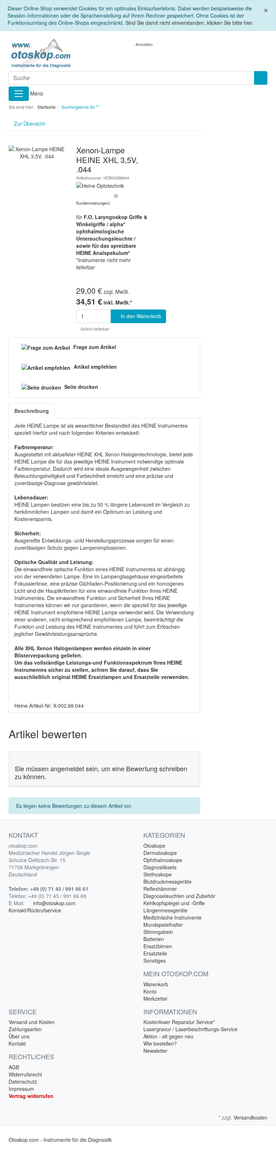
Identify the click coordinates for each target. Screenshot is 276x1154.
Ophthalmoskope (162, 860)
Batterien (153, 939)
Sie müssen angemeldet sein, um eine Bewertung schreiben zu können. (101, 772)
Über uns (19, 1036)
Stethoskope (157, 874)
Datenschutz (23, 1081)
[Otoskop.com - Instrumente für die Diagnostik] (48, 54)
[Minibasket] (170, 44)
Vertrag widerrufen (31, 1095)
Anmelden (144, 44)
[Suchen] (260, 78)
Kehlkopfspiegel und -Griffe (174, 903)
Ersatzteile (155, 953)
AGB (14, 1067)
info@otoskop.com (54, 903)
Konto (150, 991)
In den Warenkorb (140, 316)
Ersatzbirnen (157, 946)
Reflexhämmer (160, 888)
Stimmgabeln (158, 931)
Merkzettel (155, 998)
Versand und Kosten (32, 1021)
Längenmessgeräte (165, 910)
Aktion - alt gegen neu (168, 1036)
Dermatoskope (160, 852)
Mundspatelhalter (163, 924)
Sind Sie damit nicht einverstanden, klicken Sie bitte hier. (189, 22)
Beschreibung (31, 410)
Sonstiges (154, 960)
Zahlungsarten (25, 1029)
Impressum (21, 1088)
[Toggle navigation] (19, 94)
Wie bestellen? (160, 1043)
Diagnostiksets (159, 867)
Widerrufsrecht (25, 1074)
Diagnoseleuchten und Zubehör (179, 895)
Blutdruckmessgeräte (167, 881)
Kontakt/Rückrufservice (35, 910)
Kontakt (17, 1043)
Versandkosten (250, 1117)
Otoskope (154, 845)
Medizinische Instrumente (172, 917)
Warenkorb (155, 984)
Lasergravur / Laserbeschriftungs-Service (190, 1029)
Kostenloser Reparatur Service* (179, 1021)
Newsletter (155, 1050)
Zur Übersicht (29, 123)
